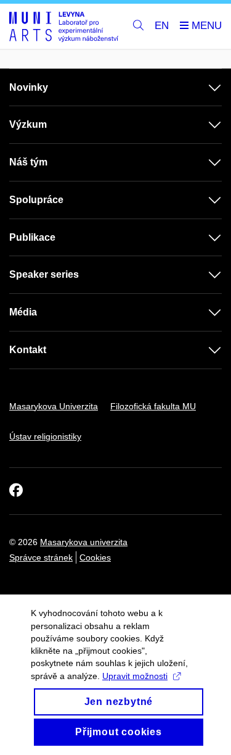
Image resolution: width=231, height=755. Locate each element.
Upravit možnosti (135, 676)
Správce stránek (41, 557)
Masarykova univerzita (84, 542)
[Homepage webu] (63, 26)
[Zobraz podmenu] (202, 87)
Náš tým (28, 162)
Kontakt (27, 349)
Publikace (32, 237)
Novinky (28, 87)
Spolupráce (36, 199)
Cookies (95, 557)
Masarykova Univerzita (53, 406)
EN (162, 25)
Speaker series (44, 274)
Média (23, 312)
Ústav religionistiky (45, 436)
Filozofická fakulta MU (153, 406)
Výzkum (28, 124)
